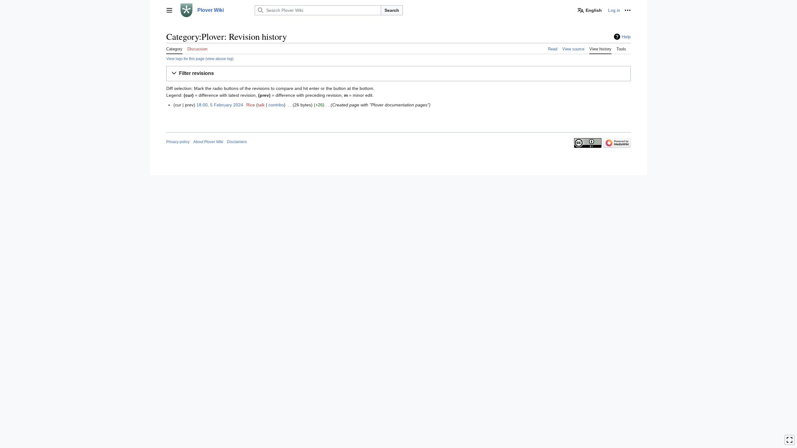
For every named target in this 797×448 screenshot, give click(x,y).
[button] (169, 10)
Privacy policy (178, 142)
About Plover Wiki (208, 142)
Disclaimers (237, 142)
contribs (276, 104)
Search (391, 10)
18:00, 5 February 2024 (219, 104)
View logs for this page (185, 59)
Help (626, 36)
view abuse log (219, 59)
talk (261, 104)
